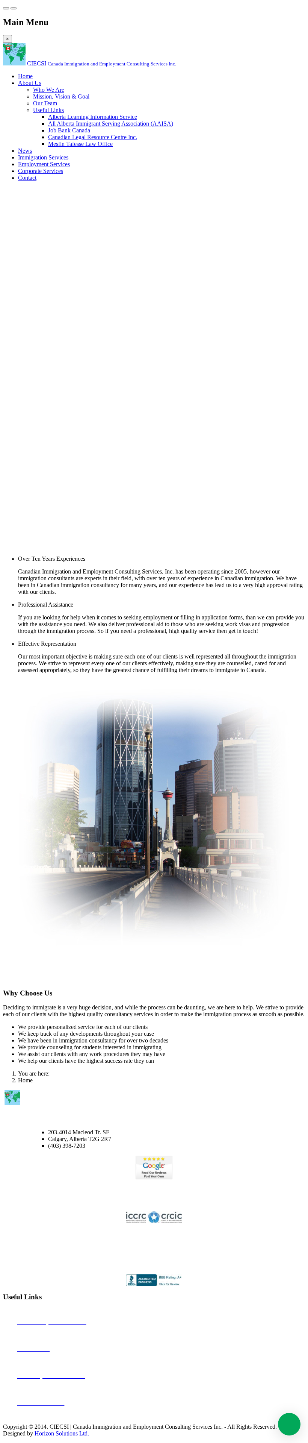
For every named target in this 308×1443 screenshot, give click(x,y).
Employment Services (44, 164)
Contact (27, 177)
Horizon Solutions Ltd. (62, 1433)
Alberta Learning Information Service (92, 117)
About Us (29, 83)
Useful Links (48, 110)
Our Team (45, 103)
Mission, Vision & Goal (61, 96)
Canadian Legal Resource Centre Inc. (92, 137)
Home (25, 76)
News (25, 150)
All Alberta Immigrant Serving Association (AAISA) (110, 123)
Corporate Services (40, 171)
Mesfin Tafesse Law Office (80, 144)
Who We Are (48, 89)
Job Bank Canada (69, 130)
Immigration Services (43, 157)
